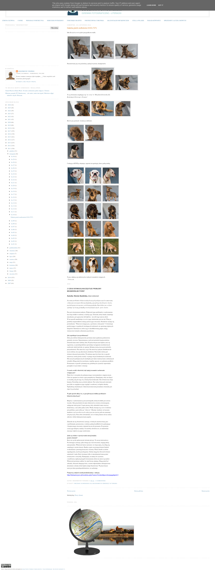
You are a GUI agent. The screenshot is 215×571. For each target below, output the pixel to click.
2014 (9, 140)
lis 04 (13, 235)
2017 (9, 131)
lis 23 (13, 177)
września (12, 251)
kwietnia (12, 265)
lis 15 (13, 200)
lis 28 (13, 162)
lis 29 (13, 159)
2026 (9, 105)
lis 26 (13, 168)
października (14, 248)
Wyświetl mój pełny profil (26, 81)
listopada (12, 154)
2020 (9, 122)
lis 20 (13, 185)
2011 (9, 148)
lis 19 (13, 188)
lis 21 (13, 183)
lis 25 (13, 171)
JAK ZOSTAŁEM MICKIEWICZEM (118, 20)
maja (11, 262)
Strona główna (138, 491)
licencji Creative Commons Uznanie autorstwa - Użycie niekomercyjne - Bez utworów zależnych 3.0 (43, 569)
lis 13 (13, 206)
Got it (160, 5)
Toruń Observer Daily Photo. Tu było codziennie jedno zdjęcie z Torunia (27, 91)
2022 (9, 116)
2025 (9, 108)
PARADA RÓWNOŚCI (154, 20)
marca (11, 268)
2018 (9, 128)
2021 (9, 119)
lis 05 (13, 232)
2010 (9, 277)
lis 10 (13, 215)
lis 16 (13, 197)
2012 (9, 146)
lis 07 (13, 227)
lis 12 (13, 209)
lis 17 (13, 194)
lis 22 (13, 180)
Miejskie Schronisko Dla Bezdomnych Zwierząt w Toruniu (95, 483)
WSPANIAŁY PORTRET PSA (35, 20)
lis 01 (13, 244)
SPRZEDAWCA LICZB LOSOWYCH (175, 20)
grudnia (12, 151)
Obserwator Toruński (26, 71)
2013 (9, 143)
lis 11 (13, 212)
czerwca (12, 259)
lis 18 (13, 191)
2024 (9, 111)
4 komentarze (101, 480)
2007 (9, 283)
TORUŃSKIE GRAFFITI (74, 20)
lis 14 (13, 203)
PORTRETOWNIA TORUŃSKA (94, 20)
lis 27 (13, 165)
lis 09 (13, 221)
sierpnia (12, 253)
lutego (12, 271)
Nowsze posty (71, 491)
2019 (9, 125)
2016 (9, 134)
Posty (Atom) (79, 495)
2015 (9, 137)
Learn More (151, 5)
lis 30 (13, 156)
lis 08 (13, 224)
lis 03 (13, 238)
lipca (11, 256)
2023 (9, 114)
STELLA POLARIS (138, 20)
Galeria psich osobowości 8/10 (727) (82, 28)
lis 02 (13, 241)
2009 (9, 280)
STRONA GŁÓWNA (8, 20)
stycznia (12, 274)
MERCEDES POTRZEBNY (55, 20)
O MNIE (20, 20)
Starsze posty (206, 491)
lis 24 (13, 174)
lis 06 (13, 229)
